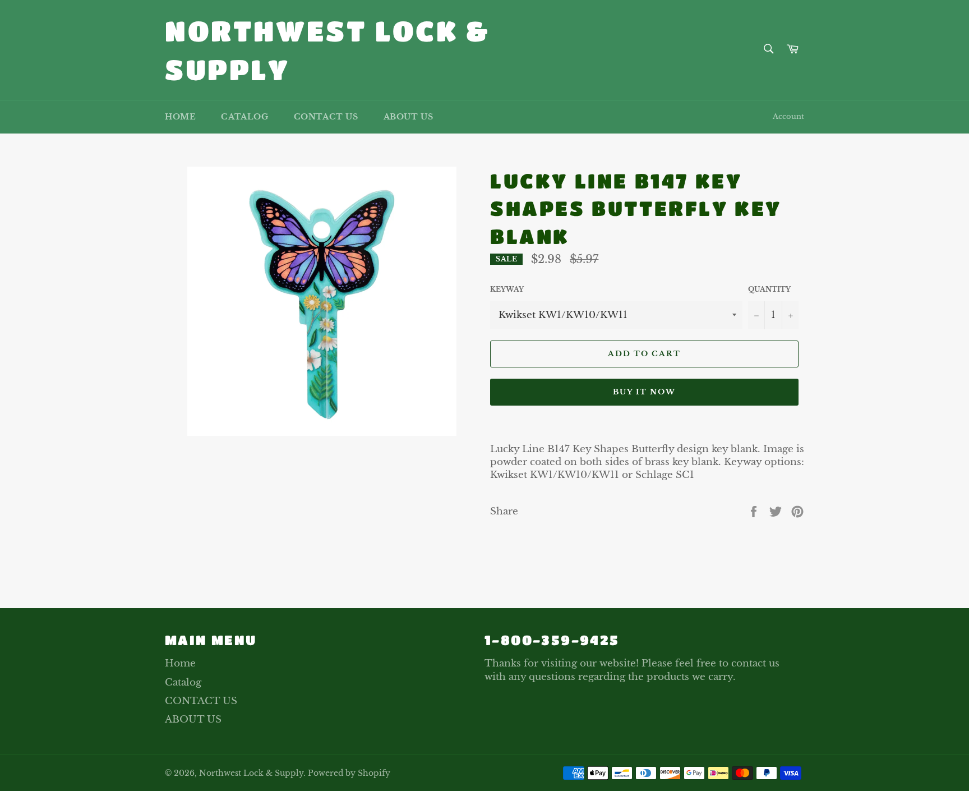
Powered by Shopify (349, 773)
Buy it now (644, 392)
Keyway (507, 289)
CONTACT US (326, 117)
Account (788, 116)
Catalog (244, 117)
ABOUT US (408, 117)
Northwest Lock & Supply (327, 49)
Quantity (769, 289)
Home (180, 117)
